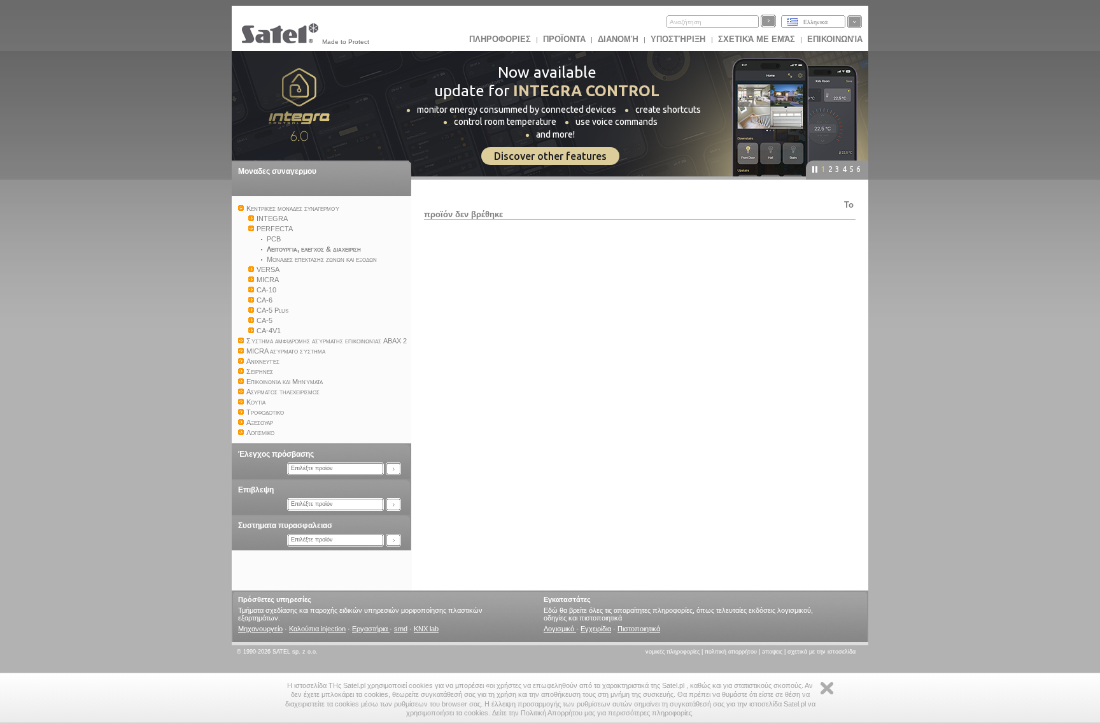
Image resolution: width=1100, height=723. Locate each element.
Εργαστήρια (371, 629)
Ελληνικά (815, 22)
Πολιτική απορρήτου (731, 651)
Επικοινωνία (835, 39)
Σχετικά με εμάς (756, 39)
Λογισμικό (560, 629)
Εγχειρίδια (596, 629)
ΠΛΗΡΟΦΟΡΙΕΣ (500, 39)
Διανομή (618, 39)
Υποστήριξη (679, 39)
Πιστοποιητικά (638, 629)
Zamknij (827, 688)
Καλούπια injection (317, 629)
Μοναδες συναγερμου (277, 171)
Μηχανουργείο (260, 629)
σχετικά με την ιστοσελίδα (821, 651)
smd (400, 629)
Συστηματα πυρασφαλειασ (285, 525)
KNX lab (426, 629)
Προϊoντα (564, 39)
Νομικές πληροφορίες (672, 651)
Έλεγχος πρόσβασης (276, 454)
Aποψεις (772, 651)
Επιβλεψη (256, 489)
